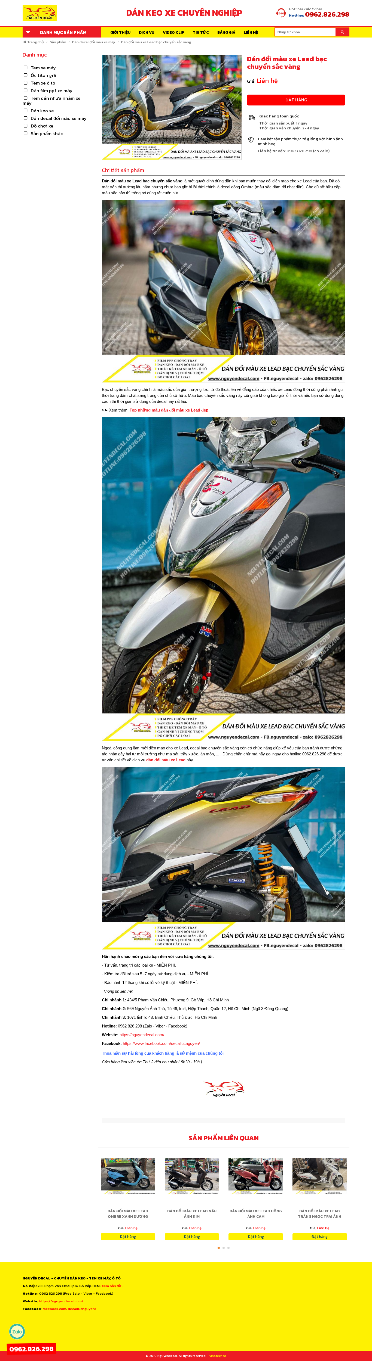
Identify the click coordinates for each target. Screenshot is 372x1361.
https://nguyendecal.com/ (142, 1034)
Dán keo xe (42, 110)
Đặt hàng (296, 99)
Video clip (173, 32)
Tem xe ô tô (43, 82)
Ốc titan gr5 (43, 75)
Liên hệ (251, 32)
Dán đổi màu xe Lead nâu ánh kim (192, 1213)
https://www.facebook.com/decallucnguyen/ (161, 1043)
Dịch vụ (146, 32)
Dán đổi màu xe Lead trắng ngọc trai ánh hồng (319, 1216)
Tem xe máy (43, 67)
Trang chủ (35, 42)
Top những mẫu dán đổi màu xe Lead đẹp (169, 410)
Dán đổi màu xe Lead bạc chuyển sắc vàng (156, 42)
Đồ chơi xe (42, 125)
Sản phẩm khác (47, 133)
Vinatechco (217, 1355)
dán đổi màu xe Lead (165, 760)
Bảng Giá (226, 32)
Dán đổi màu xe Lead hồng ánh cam (256, 1213)
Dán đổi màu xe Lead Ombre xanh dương (128, 1213)
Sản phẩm (58, 42)
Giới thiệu (120, 32)
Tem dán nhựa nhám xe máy (52, 100)
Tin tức (201, 32)
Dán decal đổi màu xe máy (93, 42)
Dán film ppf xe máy (51, 90)
